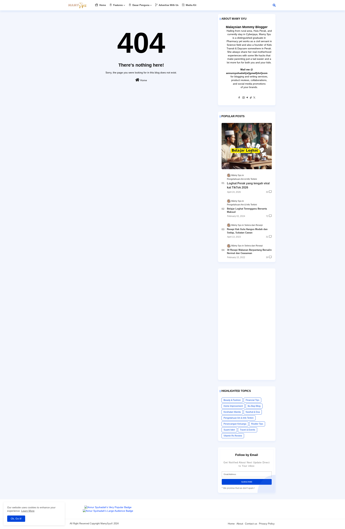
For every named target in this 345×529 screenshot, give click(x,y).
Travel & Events (247, 430)
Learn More (27, 510)
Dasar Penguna (140, 5)
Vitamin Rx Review (233, 436)
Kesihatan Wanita (232, 412)
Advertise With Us (168, 5)
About (239, 523)
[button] (274, 5)
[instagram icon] (243, 98)
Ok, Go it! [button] (16, 518)
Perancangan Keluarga (235, 424)
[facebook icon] (239, 98)
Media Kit (190, 5)
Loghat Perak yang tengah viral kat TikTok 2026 (248, 185)
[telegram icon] (247, 98)
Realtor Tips (257, 424)
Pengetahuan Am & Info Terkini (239, 418)
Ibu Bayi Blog (254, 406)
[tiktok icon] (250, 98)
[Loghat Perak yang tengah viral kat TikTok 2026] (247, 146)
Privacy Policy (267, 523)
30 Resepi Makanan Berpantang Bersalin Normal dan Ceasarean (249, 252)
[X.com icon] (254, 98)
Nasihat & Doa (253, 412)
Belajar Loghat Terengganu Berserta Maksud (247, 210)
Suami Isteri (229, 430)
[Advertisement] (247, 324)
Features (117, 5)
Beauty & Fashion (232, 400)
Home (102, 5)
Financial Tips (252, 400)
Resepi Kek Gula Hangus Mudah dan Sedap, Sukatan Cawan (247, 231)
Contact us (251, 523)
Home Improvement (233, 406)
